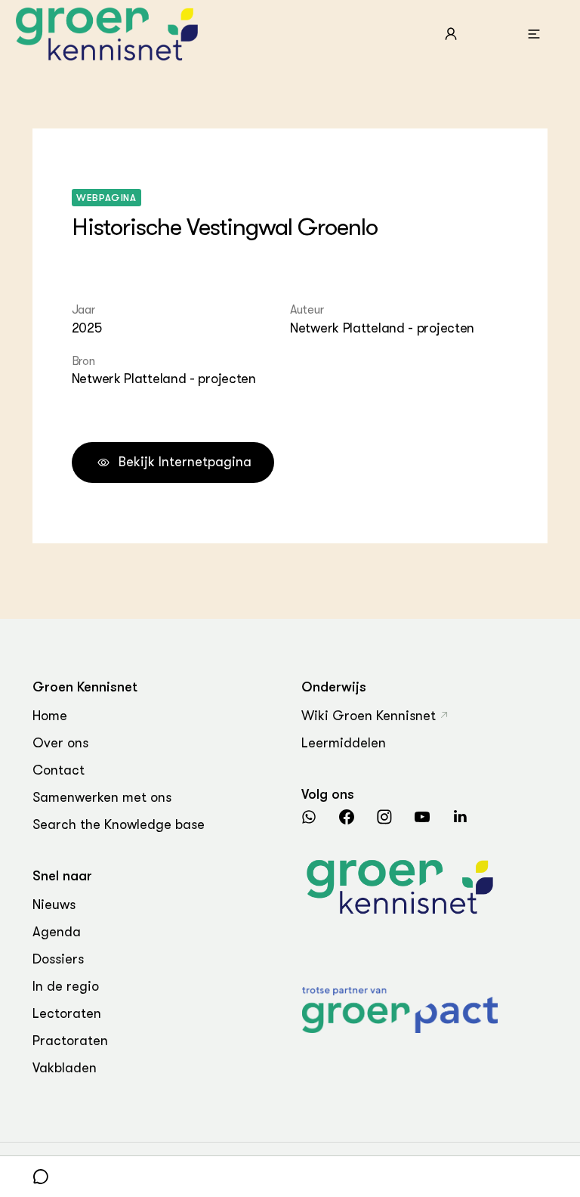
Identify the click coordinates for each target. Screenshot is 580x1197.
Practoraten (70, 1040)
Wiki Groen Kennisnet (368, 715)
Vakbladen (64, 1067)
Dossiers (58, 959)
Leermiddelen (343, 742)
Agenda (56, 931)
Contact (58, 770)
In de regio (65, 986)
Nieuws (54, 904)
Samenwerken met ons (101, 797)
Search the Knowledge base (118, 824)
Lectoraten (66, 1013)
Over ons (60, 742)
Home (49, 715)
